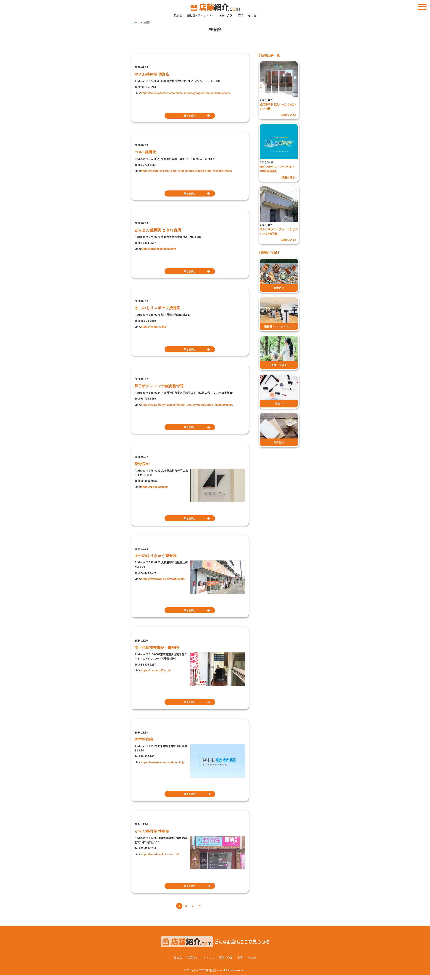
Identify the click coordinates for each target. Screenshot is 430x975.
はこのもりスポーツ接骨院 (157, 308)
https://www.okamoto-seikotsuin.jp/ (163, 762)
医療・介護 (225, 15)
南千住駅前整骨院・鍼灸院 (157, 647)
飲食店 (178, 15)
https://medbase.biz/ (153, 326)
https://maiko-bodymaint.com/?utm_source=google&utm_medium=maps (187, 404)
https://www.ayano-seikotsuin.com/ (163, 578)
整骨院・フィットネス (200, 15)
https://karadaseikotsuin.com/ (160, 854)
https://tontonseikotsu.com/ (158, 248)
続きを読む (190, 115)
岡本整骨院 (144, 739)
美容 (240, 15)
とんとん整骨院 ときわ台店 (158, 230)
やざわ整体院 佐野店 (152, 74)
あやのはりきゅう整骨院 (156, 555)
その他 (252, 15)
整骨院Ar (142, 464)
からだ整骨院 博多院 (152, 831)
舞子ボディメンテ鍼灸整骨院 (159, 386)
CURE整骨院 (145, 152)
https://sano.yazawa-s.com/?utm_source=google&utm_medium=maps (185, 93)
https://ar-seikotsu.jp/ (154, 486)
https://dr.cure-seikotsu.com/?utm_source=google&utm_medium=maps (186, 170)
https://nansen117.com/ (155, 670)
